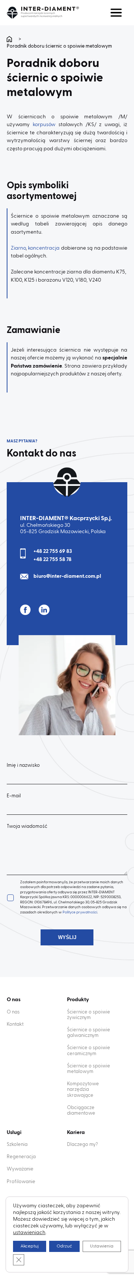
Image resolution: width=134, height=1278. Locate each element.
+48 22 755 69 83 (53, 551)
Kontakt (15, 1024)
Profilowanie (21, 1181)
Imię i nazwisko (23, 765)
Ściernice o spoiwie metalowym (88, 1069)
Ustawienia (102, 1246)
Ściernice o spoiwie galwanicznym (88, 1033)
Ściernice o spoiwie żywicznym (88, 1015)
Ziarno (18, 248)
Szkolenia (17, 1144)
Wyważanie (20, 1169)
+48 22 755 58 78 (52, 559)
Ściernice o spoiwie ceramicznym (88, 1050)
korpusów (44, 124)
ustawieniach (29, 1232)
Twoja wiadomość (27, 826)
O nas (13, 1012)
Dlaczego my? (82, 1144)
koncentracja (44, 248)
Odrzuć (64, 1246)
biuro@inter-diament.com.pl (67, 576)
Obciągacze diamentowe (81, 1110)
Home (10, 39)
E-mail (14, 796)
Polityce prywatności (80, 912)
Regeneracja (21, 1156)
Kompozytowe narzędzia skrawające (83, 1090)
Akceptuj (29, 1246)
